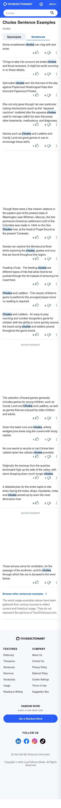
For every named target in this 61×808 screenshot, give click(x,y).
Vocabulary (9, 679)
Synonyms (14, 37)
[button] (41, 4)
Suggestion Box (40, 691)
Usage (6, 685)
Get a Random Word (30, 718)
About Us (37, 655)
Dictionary (8, 655)
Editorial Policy (40, 673)
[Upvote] (37, 53)
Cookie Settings (40, 679)
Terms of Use (39, 685)
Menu (52, 4)
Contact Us (38, 661)
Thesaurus (9, 661)
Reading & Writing (13, 691)
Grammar (8, 673)
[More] (56, 53)
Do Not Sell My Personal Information (30, 754)
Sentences (38, 37)
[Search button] (52, 13)
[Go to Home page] (17, 4)
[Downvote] (49, 53)
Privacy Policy (39, 667)
